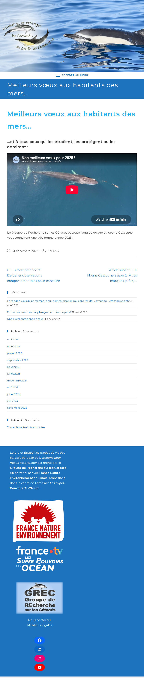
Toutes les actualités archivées (26, 427)
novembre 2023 (17, 407)
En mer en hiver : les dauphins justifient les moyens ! (39, 312)
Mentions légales (39, 625)
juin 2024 (12, 400)
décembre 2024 (17, 380)
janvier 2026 (14, 353)
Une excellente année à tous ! (25, 318)
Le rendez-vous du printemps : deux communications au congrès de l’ (68, 300)
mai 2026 (12, 339)
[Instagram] (39, 658)
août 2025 (13, 366)
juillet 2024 (13, 394)
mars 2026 (13, 346)
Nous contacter (39, 620)
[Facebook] (39, 640)
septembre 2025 (17, 360)
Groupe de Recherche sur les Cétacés (38, 468)
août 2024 (13, 387)
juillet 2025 (13, 373)
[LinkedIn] (39, 649)
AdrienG (53, 251)
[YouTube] (39, 667)
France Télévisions (51, 478)
